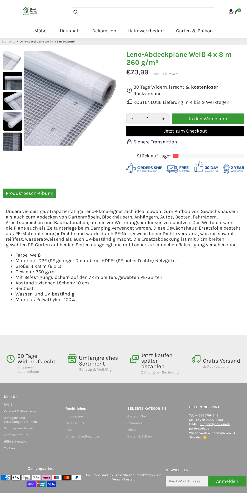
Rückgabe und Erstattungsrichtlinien (20, 419)
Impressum (74, 416)
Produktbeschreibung (29, 193)
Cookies (9, 448)
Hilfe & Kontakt (15, 441)
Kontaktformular (16, 435)
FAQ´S (8, 404)
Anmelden (227, 481)
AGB (69, 429)
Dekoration (104, 31)
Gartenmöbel (137, 416)
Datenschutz (75, 423)
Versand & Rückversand (22, 411)
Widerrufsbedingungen (83, 436)
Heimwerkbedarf (146, 31)
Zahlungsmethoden (18, 428)
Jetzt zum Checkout (185, 131)
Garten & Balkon (194, 31)
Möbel (41, 31)
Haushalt (70, 31)
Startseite (8, 41)
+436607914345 (207, 415)
